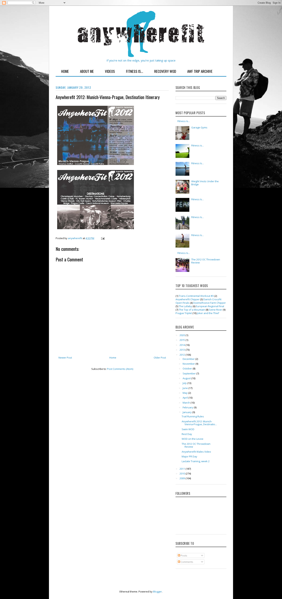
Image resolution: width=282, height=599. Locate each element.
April (185, 397)
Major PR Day (189, 456)
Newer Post (65, 357)
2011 (183, 468)
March (186, 402)
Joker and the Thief (208, 313)
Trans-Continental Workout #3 (196, 296)
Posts (183, 555)
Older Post (160, 357)
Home (65, 71)
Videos (110, 71)
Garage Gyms (199, 127)
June (185, 388)
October (188, 368)
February (188, 407)
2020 (183, 335)
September (189, 373)
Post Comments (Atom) (120, 369)
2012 (183, 354)
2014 (183, 345)
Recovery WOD (165, 71)
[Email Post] (102, 238)
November (189, 363)
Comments (186, 562)
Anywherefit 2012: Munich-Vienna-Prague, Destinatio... (199, 423)
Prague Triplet (184, 313)
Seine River (215, 309)
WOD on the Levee (192, 439)
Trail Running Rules (193, 416)
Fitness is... (197, 145)
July (185, 383)
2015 (183, 340)
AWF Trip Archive (200, 71)
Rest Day (187, 434)
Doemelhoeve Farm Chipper (209, 302)
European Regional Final (210, 306)
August (187, 378)
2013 (183, 349)
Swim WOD (188, 429)
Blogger (157, 591)
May (185, 393)
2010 (183, 473)
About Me (87, 71)
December (189, 359)
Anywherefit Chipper (188, 299)
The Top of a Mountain (192, 309)
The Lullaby (185, 306)
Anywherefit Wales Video (196, 451)
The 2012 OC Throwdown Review (205, 261)
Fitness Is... (134, 71)
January (187, 412)
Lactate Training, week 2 (195, 461)
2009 (183, 478)
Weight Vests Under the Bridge (205, 183)
